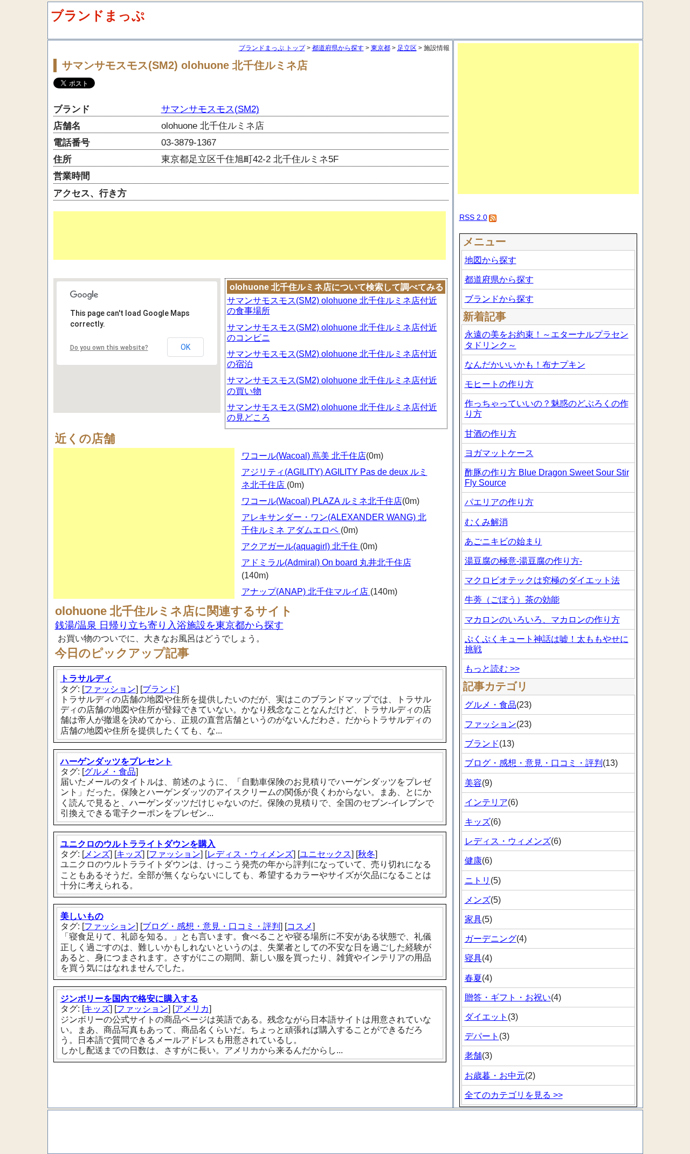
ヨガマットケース (499, 453)
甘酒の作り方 (490, 433)
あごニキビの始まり (503, 541)
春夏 (473, 978)
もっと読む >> (492, 668)
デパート (482, 1036)
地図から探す (490, 260)
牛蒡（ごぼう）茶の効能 (512, 599)
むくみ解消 (486, 522)
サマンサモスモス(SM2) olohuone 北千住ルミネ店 (185, 65)
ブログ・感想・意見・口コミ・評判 (211, 926)
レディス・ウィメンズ (250, 854)
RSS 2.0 (473, 217)
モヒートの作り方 (499, 384)
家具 (473, 919)
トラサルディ (86, 678)
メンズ (97, 854)
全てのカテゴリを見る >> (514, 1095)
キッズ (129, 854)
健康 (473, 860)
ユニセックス (325, 854)
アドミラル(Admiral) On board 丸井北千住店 (326, 562)
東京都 (380, 48)
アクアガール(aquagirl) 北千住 (301, 546)
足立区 (407, 48)
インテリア (486, 802)
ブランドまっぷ (98, 15)
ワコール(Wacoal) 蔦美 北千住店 (304, 455)
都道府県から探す (338, 48)
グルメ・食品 (110, 771)
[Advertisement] (249, 235)
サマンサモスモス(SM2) (210, 109)
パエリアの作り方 (499, 502)
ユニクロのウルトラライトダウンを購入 (138, 843)
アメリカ (192, 1008)
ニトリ (478, 880)
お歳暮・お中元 (495, 1075)
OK (185, 347)
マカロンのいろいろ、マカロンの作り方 (542, 619)
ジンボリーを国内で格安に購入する (129, 998)
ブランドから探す (499, 298)
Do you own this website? (109, 347)
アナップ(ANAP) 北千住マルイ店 (306, 591)
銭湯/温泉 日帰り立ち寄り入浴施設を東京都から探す (169, 625)
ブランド (159, 689)
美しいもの (82, 916)
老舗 (473, 1055)
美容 (473, 782)
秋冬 (366, 854)
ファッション (110, 689)
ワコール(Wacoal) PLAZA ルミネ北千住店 (322, 501)
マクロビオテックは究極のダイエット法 (542, 580)
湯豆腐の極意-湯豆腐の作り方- (523, 560)
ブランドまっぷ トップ (272, 48)
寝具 (473, 958)
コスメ (300, 926)
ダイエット (486, 1016)
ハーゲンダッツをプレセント (116, 761)
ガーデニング (490, 938)
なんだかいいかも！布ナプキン (525, 364)
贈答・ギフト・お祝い (508, 997)
